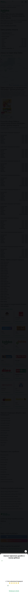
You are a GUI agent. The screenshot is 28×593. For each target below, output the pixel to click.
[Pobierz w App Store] (14, 587)
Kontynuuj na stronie (14, 591)
